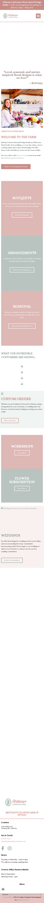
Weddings (10, 535)
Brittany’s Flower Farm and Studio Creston (24, 894)
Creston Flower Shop (12, 131)
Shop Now (29, 8)
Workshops (22, 446)
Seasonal (22, 306)
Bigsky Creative (23, 900)
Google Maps (8, 897)
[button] (38, 16)
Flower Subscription (22, 480)
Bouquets (22, 198)
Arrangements (22, 253)
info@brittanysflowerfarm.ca (13, 158)
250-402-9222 (21, 155)
